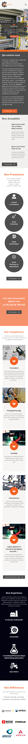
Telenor (3, 80)
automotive (8, 63)
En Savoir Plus (13, 36)
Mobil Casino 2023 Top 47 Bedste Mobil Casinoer (18, 126)
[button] (9, 111)
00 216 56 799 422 (15, 304)
